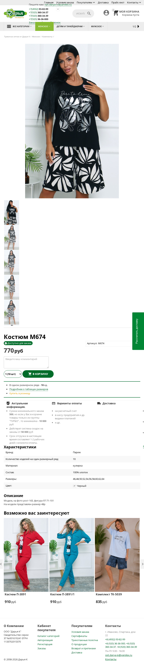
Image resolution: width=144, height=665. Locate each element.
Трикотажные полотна (84, 640)
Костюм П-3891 (15, 594)
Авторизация (45, 640)
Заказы (42, 648)
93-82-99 (38, 9)
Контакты (132, 2)
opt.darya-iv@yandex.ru (58, 4)
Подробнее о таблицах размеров (28, 389)
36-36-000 (38, 19)
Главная (48, 2)
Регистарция (45, 644)
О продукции (79, 644)
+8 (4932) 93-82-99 (115, 639)
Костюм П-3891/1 (62, 594)
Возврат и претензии (83, 648)
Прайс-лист (117, 2)
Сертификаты (79, 636)
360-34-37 (38, 12)
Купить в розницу (19, 393)
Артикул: (92, 343)
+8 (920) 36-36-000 (115, 643)
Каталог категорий (48, 636)
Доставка (103, 2)
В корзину (40, 374)
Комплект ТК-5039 (109, 594)
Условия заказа (65, 2)
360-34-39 (38, 16)
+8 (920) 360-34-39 (127, 647)
